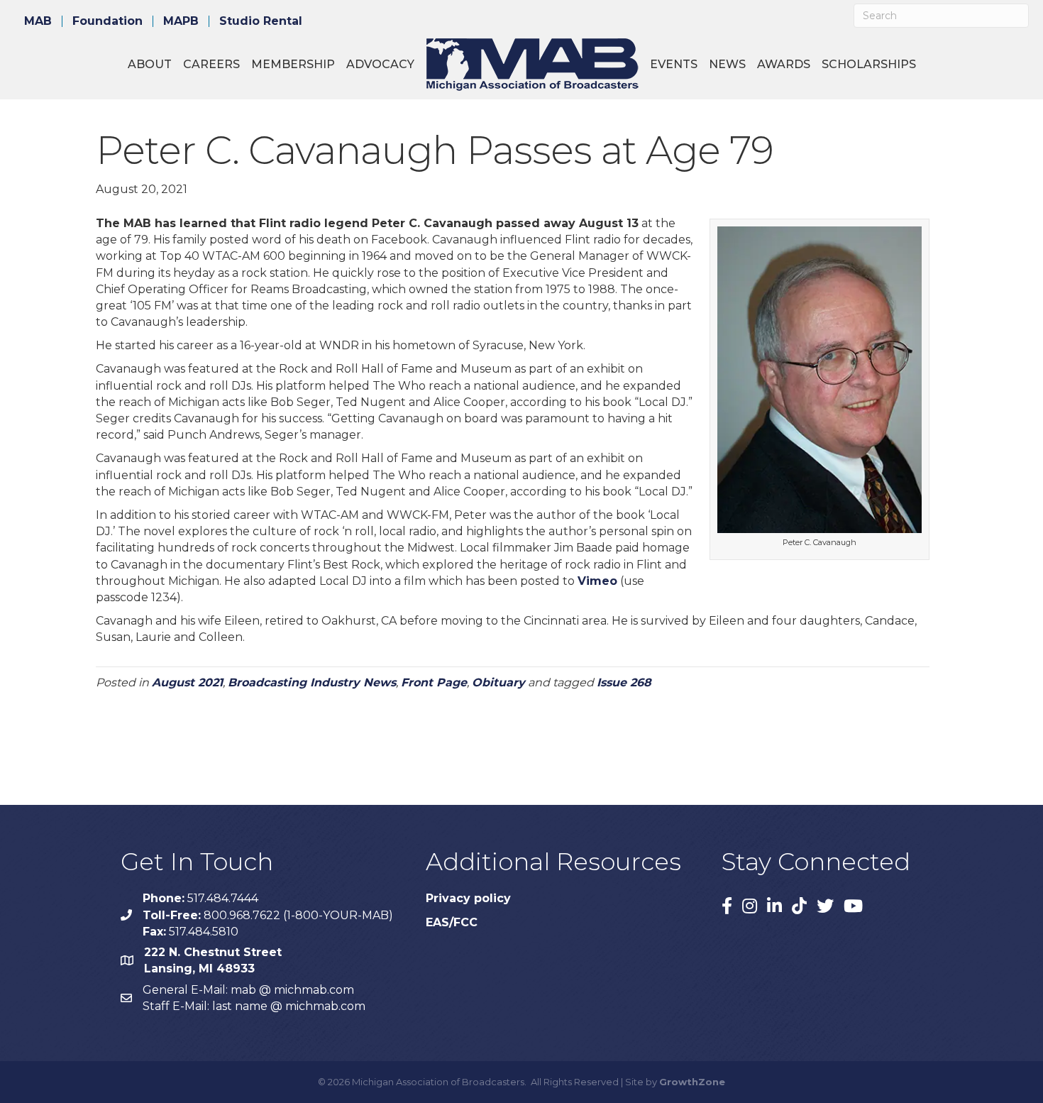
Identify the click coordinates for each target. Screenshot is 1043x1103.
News (727, 64)
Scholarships (869, 64)
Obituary (498, 682)
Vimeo (597, 581)
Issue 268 (624, 682)
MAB (38, 21)
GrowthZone (692, 1081)
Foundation (107, 21)
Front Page (434, 682)
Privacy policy (468, 898)
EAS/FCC (452, 922)
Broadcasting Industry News (312, 682)
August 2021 (187, 682)
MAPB (181, 21)
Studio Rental (260, 21)
